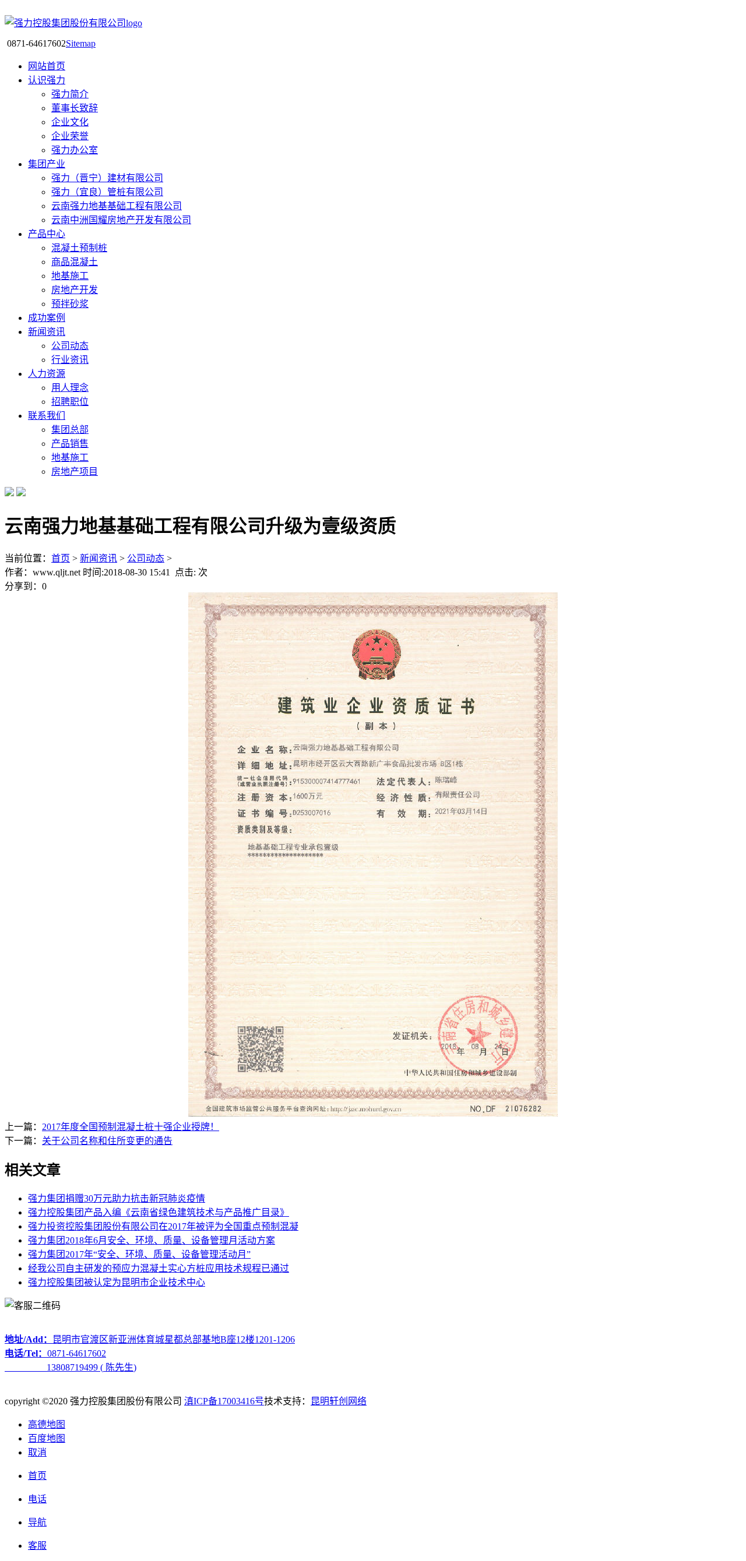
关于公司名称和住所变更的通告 (107, 1141)
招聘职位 (70, 402)
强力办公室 (74, 150)
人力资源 (46, 374)
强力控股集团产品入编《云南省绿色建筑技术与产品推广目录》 (158, 1212)
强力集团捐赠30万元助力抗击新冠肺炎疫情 (116, 1198)
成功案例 (46, 318)
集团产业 (46, 164)
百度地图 (46, 1438)
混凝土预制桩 (79, 248)
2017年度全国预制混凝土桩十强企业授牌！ (130, 1127)
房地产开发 (74, 290)
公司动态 (70, 346)
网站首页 (46, 66)
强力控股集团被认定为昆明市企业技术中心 (116, 1282)
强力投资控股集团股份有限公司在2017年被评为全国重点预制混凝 (163, 1226)
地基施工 (70, 276)
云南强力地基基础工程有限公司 (116, 206)
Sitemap (81, 43)
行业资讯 (70, 360)
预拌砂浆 (70, 304)
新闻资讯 (46, 332)
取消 (37, 1452)
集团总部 (70, 430)
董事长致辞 (74, 108)
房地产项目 (74, 471)
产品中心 (46, 234)
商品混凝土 (74, 262)
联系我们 (46, 416)
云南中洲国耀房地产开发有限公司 (121, 220)
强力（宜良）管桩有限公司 (107, 192)
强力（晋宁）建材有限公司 (107, 178)
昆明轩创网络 (339, 1401)
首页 (60, 558)
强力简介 (70, 94)
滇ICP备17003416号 (224, 1401)
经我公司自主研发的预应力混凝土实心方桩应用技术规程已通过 (158, 1268)
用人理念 (70, 388)
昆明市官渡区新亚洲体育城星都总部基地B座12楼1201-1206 (150, 1339)
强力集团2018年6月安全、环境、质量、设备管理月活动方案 (151, 1240)
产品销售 (70, 443)
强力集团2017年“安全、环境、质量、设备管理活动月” (139, 1254)
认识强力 (46, 80)
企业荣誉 (70, 136)
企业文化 (70, 122)
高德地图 (46, 1424)
